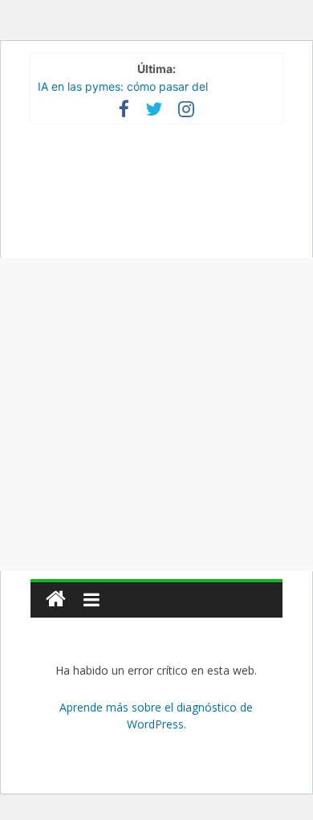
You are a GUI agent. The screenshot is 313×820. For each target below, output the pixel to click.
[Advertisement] (156, 414)
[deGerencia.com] (56, 599)
